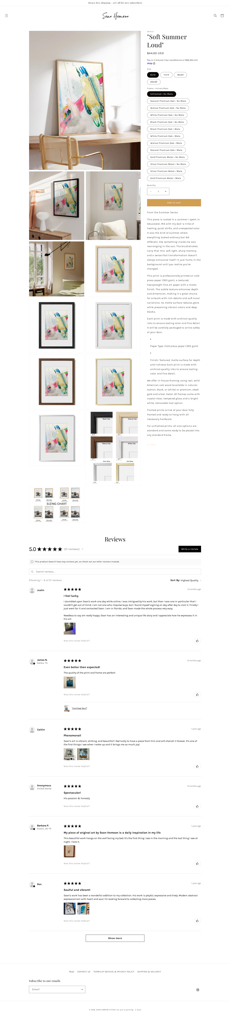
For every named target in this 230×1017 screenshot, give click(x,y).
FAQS (71, 971)
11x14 (166, 74)
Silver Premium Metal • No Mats (168, 164)
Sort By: (175, 580)
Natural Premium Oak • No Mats (168, 101)
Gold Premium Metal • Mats (165, 178)
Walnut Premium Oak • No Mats (168, 108)
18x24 (180, 74)
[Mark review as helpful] (197, 640)
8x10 (153, 74)
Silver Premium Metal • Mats (166, 171)
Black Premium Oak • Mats (165, 129)
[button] (6, 15)
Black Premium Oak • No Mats (167, 122)
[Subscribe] (81, 989)
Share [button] (153, 444)
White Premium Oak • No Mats (167, 115)
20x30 (153, 81)
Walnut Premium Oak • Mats (166, 143)
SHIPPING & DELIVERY (149, 971)
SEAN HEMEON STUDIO (106, 1010)
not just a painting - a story (128, 1010)
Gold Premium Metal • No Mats (167, 157)
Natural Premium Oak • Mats (166, 150)
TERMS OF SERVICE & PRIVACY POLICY (113, 971)
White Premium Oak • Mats (165, 136)
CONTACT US (83, 971)
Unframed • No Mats (161, 94)
